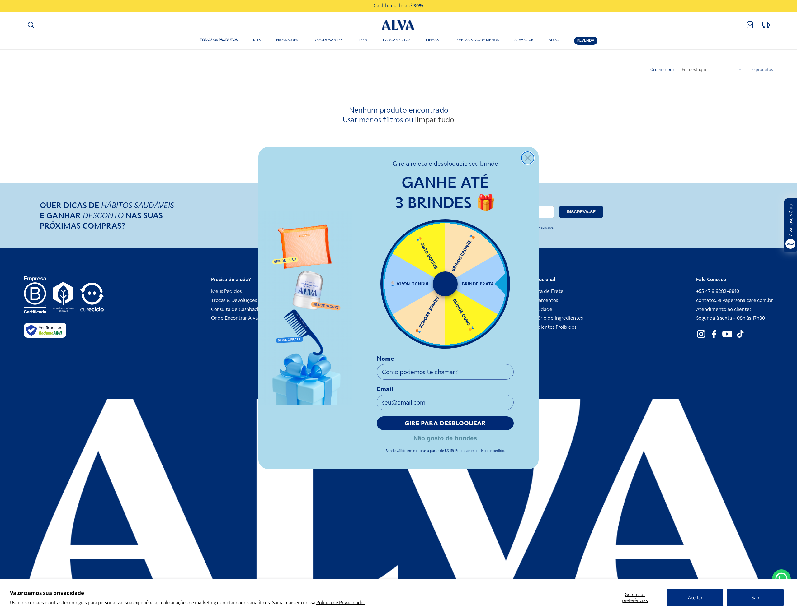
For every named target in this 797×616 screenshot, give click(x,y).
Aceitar (695, 597)
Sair (755, 597)
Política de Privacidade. (340, 602)
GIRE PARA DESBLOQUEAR (445, 423)
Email (385, 389)
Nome (385, 358)
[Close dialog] (527, 158)
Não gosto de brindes (445, 437)
